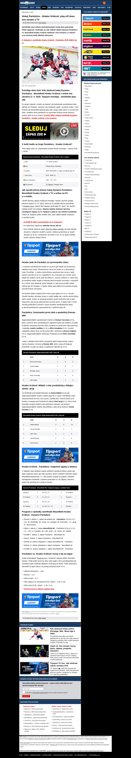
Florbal (87, 135)
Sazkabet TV (88, 225)
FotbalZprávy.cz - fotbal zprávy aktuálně (34, 714)
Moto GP (87, 183)
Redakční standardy (35, 755)
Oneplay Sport (28, 206)
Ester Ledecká (89, 192)
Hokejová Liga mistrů (90, 195)
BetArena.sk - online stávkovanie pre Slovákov (36, 726)
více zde (57, 613)
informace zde (53, 744)
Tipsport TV (88, 217)
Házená (87, 123)
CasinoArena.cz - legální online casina (63, 709)
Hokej (86, 92)
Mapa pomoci (69, 750)
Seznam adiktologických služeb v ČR (56, 750)
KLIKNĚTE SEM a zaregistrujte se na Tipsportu (43, 222)
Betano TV (88, 220)
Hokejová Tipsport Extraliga (92, 174)
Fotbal (86, 89)
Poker (86, 138)
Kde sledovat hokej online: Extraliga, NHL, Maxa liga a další (62, 631)
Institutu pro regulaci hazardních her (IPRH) (39, 738)
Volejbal (87, 120)
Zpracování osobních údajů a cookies (63, 755)
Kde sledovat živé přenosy (92, 152)
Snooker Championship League (93, 169)
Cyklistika (87, 106)
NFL (86, 189)
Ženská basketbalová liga (91, 206)
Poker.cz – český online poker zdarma (62, 725)
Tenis (86, 94)
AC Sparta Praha (89, 171)
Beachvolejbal (89, 144)
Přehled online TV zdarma (92, 234)
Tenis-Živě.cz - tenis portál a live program (35, 720)
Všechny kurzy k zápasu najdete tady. (39, 589)
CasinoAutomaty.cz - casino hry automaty (63, 716)
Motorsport (88, 103)
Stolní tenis (88, 126)
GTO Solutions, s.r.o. (95, 755)
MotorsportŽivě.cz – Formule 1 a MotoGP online (36, 723)
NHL (86, 186)
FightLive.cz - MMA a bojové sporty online (35, 712)
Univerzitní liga (89, 180)
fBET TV (87, 228)
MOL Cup (87, 166)
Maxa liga (87, 177)
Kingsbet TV (88, 231)
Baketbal (87, 97)
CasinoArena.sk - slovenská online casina (64, 728)
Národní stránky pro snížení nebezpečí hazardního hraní (88, 750)
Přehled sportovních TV (91, 237)
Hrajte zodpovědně (25, 611)
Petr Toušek (42, 23)
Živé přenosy (88, 86)
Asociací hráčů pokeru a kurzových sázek (96, 738)
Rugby (87, 149)
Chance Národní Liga (90, 163)
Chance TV (88, 222)
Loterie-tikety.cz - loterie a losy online (62, 719)
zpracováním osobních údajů (40, 692)
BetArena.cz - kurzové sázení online (33, 709)
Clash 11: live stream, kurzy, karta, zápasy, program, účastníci (63, 648)
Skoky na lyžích (89, 118)
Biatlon (87, 112)
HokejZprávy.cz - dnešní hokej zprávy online (35, 717)
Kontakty (26, 755)
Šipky (86, 109)
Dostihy (87, 129)
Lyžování (87, 115)
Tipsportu (40, 558)
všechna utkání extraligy (54, 229)
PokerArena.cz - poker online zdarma (62, 722)
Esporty (87, 132)
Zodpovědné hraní (72, 738)
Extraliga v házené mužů (91, 203)
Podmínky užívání (47, 755)
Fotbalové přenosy (90, 197)
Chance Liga (88, 160)
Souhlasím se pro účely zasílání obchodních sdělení (46, 692)
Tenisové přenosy (89, 200)
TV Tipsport (49, 184)
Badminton (88, 146)
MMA (86, 100)
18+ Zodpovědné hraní (81, 755)
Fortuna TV (88, 214)
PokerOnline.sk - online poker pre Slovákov (64, 731)
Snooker (87, 141)
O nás (20, 755)
